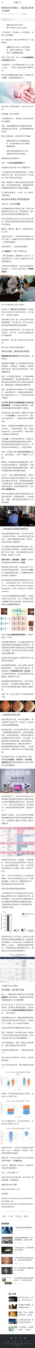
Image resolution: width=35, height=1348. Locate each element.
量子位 (25, 14)
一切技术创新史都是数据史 (23, 1227)
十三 (5, 14)
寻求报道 (21, 1341)
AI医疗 (4, 1216)
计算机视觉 (18, 1216)
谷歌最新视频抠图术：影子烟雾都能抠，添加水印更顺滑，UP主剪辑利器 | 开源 (24, 1240)
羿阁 (15, 1283)
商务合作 (27, 1341)
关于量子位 (8, 1341)
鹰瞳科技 (26, 1216)
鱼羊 (15, 1253)
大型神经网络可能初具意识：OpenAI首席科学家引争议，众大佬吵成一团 (24, 1260)
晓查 (15, 1263)
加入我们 (15, 1341)
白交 (15, 1243)
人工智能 (10, 1216)
